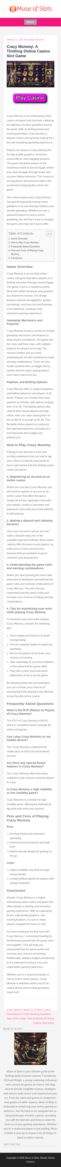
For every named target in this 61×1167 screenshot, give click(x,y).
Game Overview (19, 238)
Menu (30, 22)
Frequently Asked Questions (25, 246)
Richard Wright (34, 39)
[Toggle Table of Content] (47, 234)
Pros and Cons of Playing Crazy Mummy (27, 252)
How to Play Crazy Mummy (25, 242)
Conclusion (16, 258)
